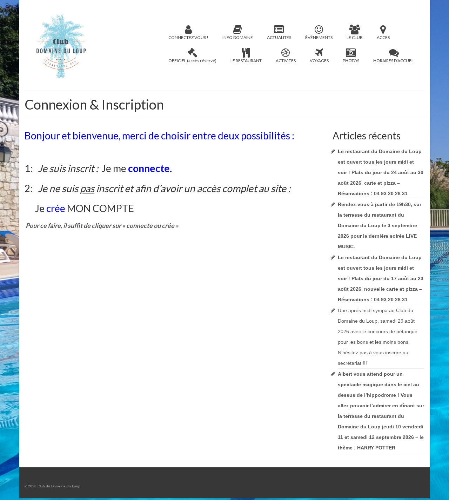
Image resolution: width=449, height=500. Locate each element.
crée (55, 208)
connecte (149, 168)
